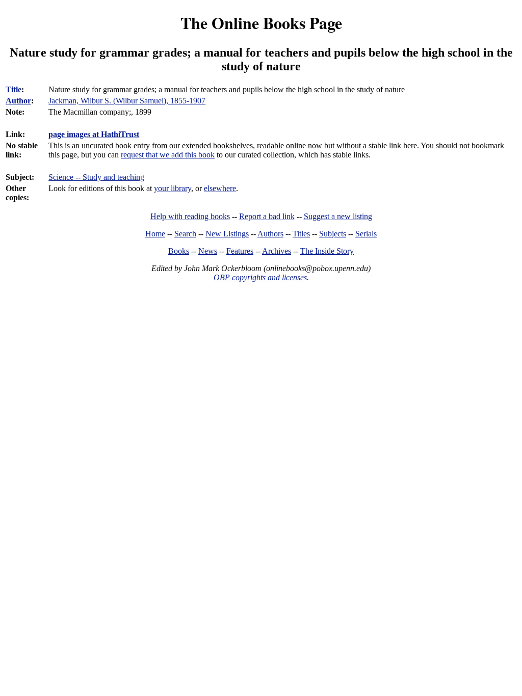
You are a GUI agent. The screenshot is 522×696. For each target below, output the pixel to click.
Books (178, 251)
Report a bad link (267, 216)
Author (18, 100)
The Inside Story (327, 251)
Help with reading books (190, 216)
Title (13, 89)
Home (155, 233)
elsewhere (220, 188)
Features (239, 251)
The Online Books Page (261, 23)
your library (172, 188)
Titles (301, 233)
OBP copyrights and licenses (260, 277)
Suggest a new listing (338, 216)
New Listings (227, 233)
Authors (270, 233)
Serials (366, 233)
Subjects (332, 233)
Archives (276, 251)
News (207, 251)
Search (185, 233)
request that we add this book (168, 154)
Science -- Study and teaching (96, 177)
